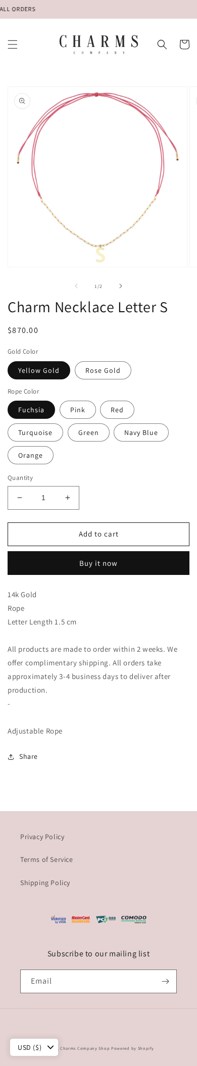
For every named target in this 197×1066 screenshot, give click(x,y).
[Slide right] (121, 286)
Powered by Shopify (132, 1048)
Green (88, 432)
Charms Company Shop (85, 1048)
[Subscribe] (165, 981)
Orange (30, 455)
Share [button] (28, 756)
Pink (77, 409)
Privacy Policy (42, 836)
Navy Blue (141, 432)
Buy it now (98, 563)
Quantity (20, 477)
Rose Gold (103, 370)
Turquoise (35, 432)
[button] (13, 44)
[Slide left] (76, 286)
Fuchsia (31, 409)
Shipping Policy (45, 882)
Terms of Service (46, 859)
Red (117, 409)
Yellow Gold (39, 370)
